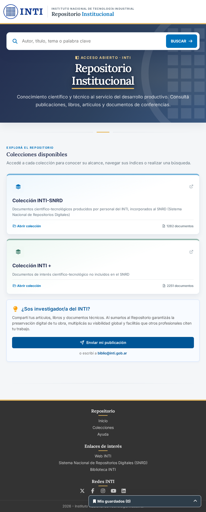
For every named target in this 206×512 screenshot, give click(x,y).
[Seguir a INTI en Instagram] (103, 490)
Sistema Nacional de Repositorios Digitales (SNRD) (103, 462)
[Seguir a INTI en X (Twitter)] (82, 490)
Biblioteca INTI (103, 469)
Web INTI (103, 456)
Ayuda (103, 434)
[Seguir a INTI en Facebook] (93, 490)
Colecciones (103, 427)
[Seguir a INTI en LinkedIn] (124, 490)
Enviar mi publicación (106, 342)
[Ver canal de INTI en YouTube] (113, 490)
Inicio (103, 420)
